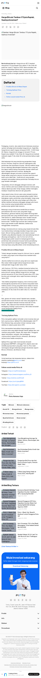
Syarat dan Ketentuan (16, 663)
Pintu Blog (4, 13)
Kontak (8, 93)
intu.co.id (18, 360)
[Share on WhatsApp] (18, 27)
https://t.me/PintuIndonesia (17, 371)
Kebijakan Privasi (26, 663)
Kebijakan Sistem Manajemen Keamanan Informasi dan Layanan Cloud (20, 664)
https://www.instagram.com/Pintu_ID (19, 374)
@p (14, 360)
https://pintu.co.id (13, 362)
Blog (7, 8)
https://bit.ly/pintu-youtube (16, 385)
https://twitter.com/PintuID (15, 378)
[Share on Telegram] (14, 27)
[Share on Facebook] (6, 27)
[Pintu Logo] (5, 3)
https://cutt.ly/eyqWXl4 (16, 381)
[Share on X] (3, 27)
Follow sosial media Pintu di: (15, 97)
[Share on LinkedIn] (10, 27)
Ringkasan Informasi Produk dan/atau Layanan (20, 666)
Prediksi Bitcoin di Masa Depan (16, 86)
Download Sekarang (8, 310)
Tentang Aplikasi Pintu (13, 90)
